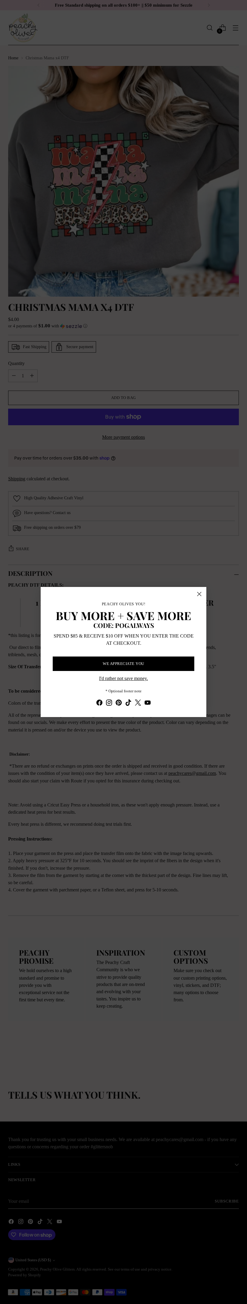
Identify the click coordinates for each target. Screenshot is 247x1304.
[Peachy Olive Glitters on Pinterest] (118, 703)
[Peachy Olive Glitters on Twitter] (138, 703)
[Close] (199, 594)
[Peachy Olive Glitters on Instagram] (109, 703)
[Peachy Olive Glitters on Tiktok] (128, 703)
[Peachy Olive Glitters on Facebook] (99, 703)
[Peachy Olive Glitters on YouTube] (147, 703)
